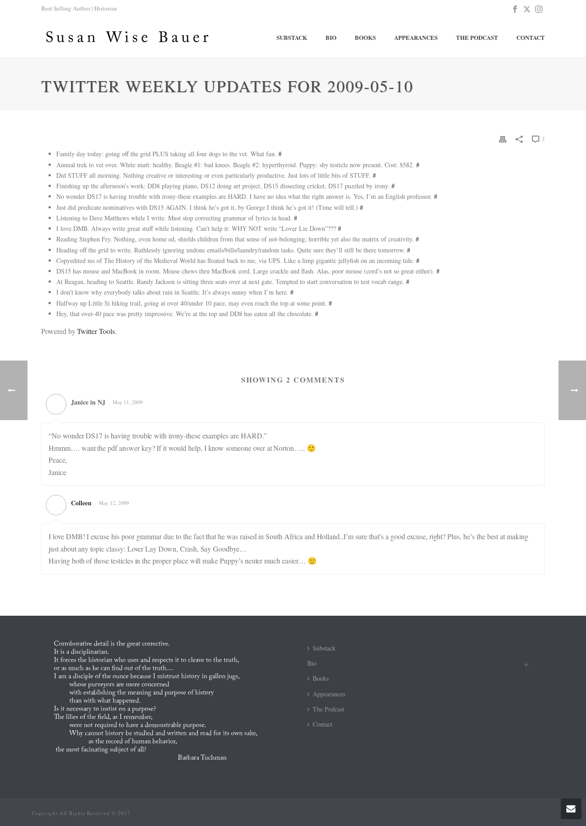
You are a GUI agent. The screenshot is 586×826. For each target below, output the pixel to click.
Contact (530, 37)
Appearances (416, 37)
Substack (292, 37)
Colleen (81, 503)
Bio (331, 37)
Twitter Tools (95, 331)
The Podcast (477, 37)
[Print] (502, 138)
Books (365, 37)
